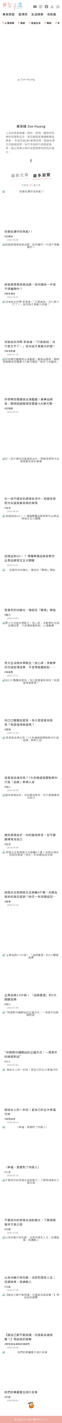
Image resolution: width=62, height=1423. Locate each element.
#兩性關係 (9, 293)
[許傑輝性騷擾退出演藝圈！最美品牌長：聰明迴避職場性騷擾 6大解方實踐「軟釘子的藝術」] (31, 377)
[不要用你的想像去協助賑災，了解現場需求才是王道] (31, 1198)
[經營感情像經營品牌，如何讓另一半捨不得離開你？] (31, 262)
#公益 (7, 1286)
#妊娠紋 (8, 236)
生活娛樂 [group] (37, 14)
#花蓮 (7, 1229)
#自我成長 (9, 1118)
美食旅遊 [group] (9, 14)
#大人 (7, 1061)
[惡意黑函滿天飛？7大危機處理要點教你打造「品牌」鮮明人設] (31, 755)
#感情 (7, 729)
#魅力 (7, 614)
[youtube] (35, 6)
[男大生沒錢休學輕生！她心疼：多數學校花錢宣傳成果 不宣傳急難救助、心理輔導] (31, 641)
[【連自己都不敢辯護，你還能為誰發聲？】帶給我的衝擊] (31, 1312)
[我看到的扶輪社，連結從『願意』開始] (31, 587)
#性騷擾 (8, 408)
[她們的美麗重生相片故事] (31, 1370)
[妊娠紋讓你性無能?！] (31, 209)
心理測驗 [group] (9, 22)
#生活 (7, 507)
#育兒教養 (9, 351)
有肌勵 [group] (51, 14)
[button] (57, 6)
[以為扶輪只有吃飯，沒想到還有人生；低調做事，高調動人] (31, 1255)
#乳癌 (7, 1397)
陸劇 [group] (22, 22)
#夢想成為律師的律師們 (17, 1344)
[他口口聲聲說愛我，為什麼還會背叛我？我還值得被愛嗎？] (31, 698)
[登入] (52, 6)
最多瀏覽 (42, 175)
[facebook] (46, 6)
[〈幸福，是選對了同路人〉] (31, 1145)
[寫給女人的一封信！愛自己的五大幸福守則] (31, 1087)
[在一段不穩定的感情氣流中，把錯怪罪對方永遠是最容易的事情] (31, 476)
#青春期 (8, 672)
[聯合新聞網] (4, 5)
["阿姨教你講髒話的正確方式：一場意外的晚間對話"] (31, 1030)
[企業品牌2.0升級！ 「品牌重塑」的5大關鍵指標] (31, 973)
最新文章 (20, 175)
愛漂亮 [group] (23, 14)
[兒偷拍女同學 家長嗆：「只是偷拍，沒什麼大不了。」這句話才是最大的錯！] (31, 319)
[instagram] (40, 6)
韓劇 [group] (49, 22)
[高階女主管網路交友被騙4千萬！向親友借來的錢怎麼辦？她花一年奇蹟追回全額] (31, 870)
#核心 (7, 786)
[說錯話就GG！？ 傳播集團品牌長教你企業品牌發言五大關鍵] (31, 534)
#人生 (7, 1172)
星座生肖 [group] (36, 22)
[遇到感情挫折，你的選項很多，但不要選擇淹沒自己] (31, 813)
